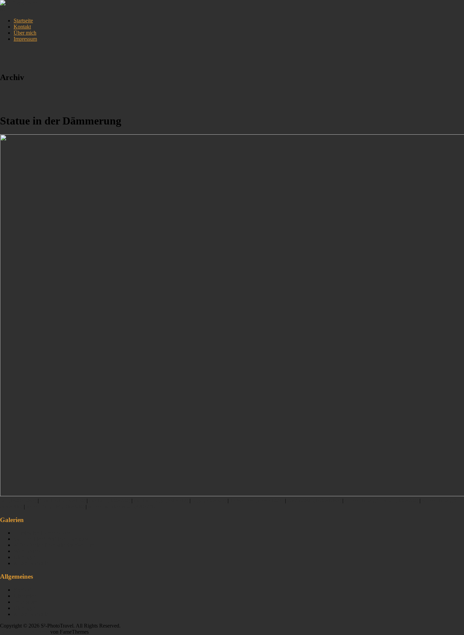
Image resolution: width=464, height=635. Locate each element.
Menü (6, 9)
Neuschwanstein (31, 563)
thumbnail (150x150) (62, 500)
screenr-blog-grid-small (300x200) (381, 500)
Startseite (23, 20)
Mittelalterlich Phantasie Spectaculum (54, 545)
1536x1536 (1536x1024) (257, 500)
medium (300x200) (109, 500)
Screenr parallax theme (24, 632)
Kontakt (22, 27)
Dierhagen (25, 557)
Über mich (25, 33)
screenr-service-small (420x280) (122, 506)
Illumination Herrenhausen (42, 533)
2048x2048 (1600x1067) (314, 500)
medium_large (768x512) (161, 500)
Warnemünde (28, 551)
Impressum (25, 39)
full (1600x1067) (18, 500)
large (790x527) (209, 500)
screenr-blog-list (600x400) (55, 506)
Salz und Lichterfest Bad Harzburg (51, 539)
